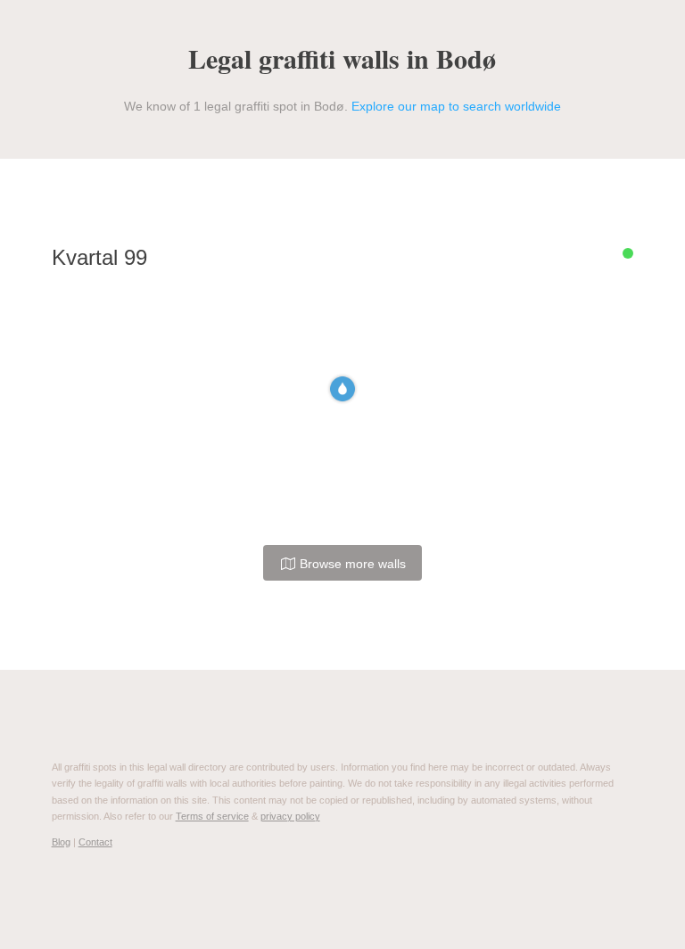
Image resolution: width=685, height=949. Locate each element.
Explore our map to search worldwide (456, 106)
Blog (61, 842)
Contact (95, 842)
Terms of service (212, 816)
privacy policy (290, 816)
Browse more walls (351, 564)
